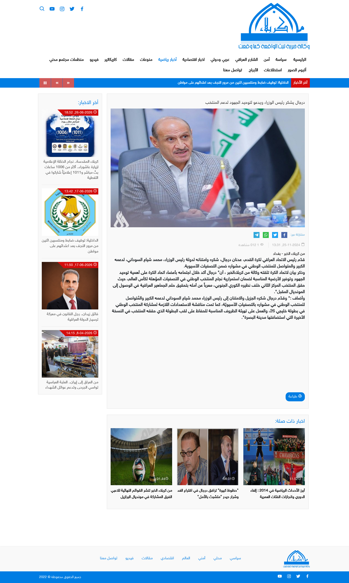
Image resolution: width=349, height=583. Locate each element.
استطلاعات (273, 70)
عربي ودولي (220, 59)
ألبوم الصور (297, 70)
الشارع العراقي (246, 59)
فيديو (94, 59)
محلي (217, 558)
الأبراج (253, 70)
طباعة (293, 396)
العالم (186, 558)
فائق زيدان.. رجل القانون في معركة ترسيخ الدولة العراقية (249, 83)
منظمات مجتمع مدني (66, 59)
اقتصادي (167, 558)
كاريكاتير (110, 59)
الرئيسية (299, 59)
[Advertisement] (208, 358)
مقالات (128, 59)
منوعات (146, 59)
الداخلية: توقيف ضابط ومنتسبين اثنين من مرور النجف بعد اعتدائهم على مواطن (70, 246)
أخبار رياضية (167, 59)
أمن (267, 59)
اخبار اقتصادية (194, 59)
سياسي (235, 558)
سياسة (281, 59)
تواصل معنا (232, 70)
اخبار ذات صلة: (290, 421)
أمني (201, 558)
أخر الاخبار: (88, 103)
